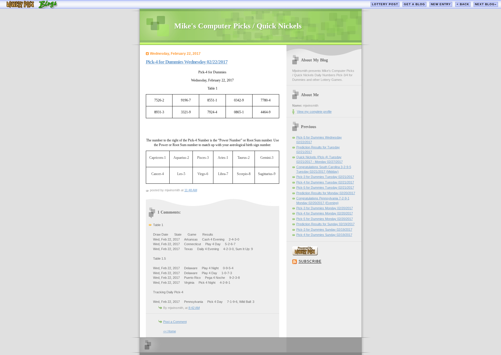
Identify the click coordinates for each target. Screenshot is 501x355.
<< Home (169, 331)
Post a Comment (175, 321)
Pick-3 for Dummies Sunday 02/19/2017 (324, 229)
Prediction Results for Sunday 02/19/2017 (325, 224)
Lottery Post (385, 4)
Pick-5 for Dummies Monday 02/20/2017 (324, 219)
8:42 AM (194, 308)
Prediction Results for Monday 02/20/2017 (325, 193)
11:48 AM (190, 190)
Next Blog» (486, 4)
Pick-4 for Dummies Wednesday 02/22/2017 (187, 62)
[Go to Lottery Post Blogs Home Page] (32, 7)
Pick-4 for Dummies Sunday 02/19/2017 (324, 234)
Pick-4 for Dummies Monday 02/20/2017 (324, 213)
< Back (463, 4)
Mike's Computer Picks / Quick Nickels (238, 26)
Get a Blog (414, 4)
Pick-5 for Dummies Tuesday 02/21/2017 (325, 187)
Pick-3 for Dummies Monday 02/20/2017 (324, 208)
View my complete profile (314, 111)
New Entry (441, 4)
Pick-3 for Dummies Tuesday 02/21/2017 (325, 177)
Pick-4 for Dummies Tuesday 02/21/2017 (325, 182)
